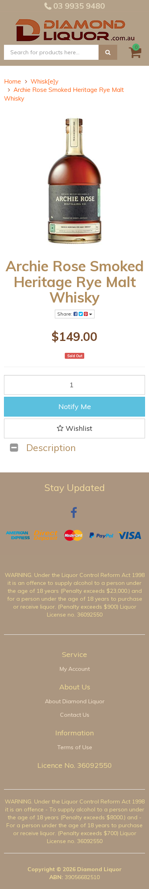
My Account (75, 668)
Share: (65, 314)
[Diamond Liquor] (74, 28)
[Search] (108, 52)
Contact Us (74, 714)
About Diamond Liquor (74, 701)
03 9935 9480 (78, 6)
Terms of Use (74, 747)
